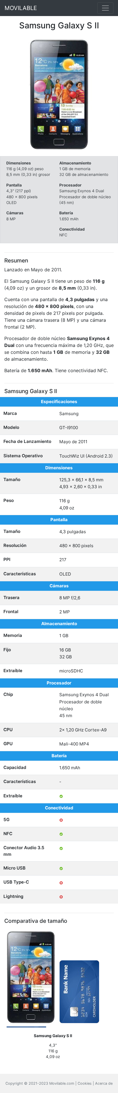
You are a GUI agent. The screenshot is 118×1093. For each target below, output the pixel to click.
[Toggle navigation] (105, 8)
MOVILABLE (21, 8)
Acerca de (104, 1083)
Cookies (85, 1083)
